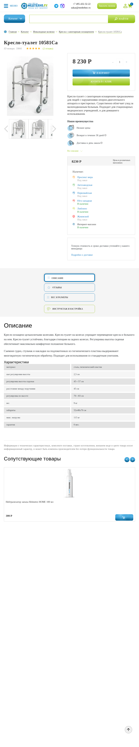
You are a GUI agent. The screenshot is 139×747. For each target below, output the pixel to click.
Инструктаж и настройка (67, 309)
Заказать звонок (107, 6)
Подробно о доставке (82, 255)
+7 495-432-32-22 (82, 4)
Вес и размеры (59, 297)
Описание (57, 278)
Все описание (72, 151)
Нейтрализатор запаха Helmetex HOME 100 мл (29, 502)
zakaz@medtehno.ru (81, 7)
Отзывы (57, 287)
